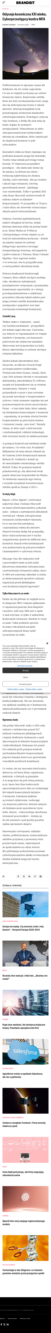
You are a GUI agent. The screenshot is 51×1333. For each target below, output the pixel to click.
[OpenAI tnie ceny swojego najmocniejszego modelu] (25, 1199)
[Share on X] (23, 876)
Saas (4, 1167)
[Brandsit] (25, 3)
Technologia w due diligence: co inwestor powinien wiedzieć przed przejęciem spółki (23, 1271)
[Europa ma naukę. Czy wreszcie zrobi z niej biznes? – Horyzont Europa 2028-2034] (25, 904)
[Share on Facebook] (18, 876)
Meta (4, 970)
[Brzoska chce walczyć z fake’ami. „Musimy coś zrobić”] (25, 953)
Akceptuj (25, 670)
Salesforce (7, 1069)
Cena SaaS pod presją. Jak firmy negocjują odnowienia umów (22, 1173)
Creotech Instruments (13, 1118)
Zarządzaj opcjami (25, 684)
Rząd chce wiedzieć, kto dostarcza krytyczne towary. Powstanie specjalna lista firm (23, 1026)
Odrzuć (25, 677)
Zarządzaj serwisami (24, 666)
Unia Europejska (10, 921)
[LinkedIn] (7, 1324)
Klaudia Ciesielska (8, 25)
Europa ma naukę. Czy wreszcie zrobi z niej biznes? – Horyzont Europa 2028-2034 (23, 928)
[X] (4, 1324)
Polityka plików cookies (15, 689)
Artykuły (5, 9)
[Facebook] (1, 1324)
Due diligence (8, 1265)
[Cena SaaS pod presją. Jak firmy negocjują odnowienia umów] (25, 1150)
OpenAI (5, 1216)
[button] (47, 643)
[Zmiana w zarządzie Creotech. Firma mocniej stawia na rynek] (25, 1101)
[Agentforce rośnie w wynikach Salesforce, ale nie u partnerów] (25, 1052)
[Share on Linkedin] (29, 876)
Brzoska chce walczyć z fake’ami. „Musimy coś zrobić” (24, 977)
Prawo (5, 1019)
